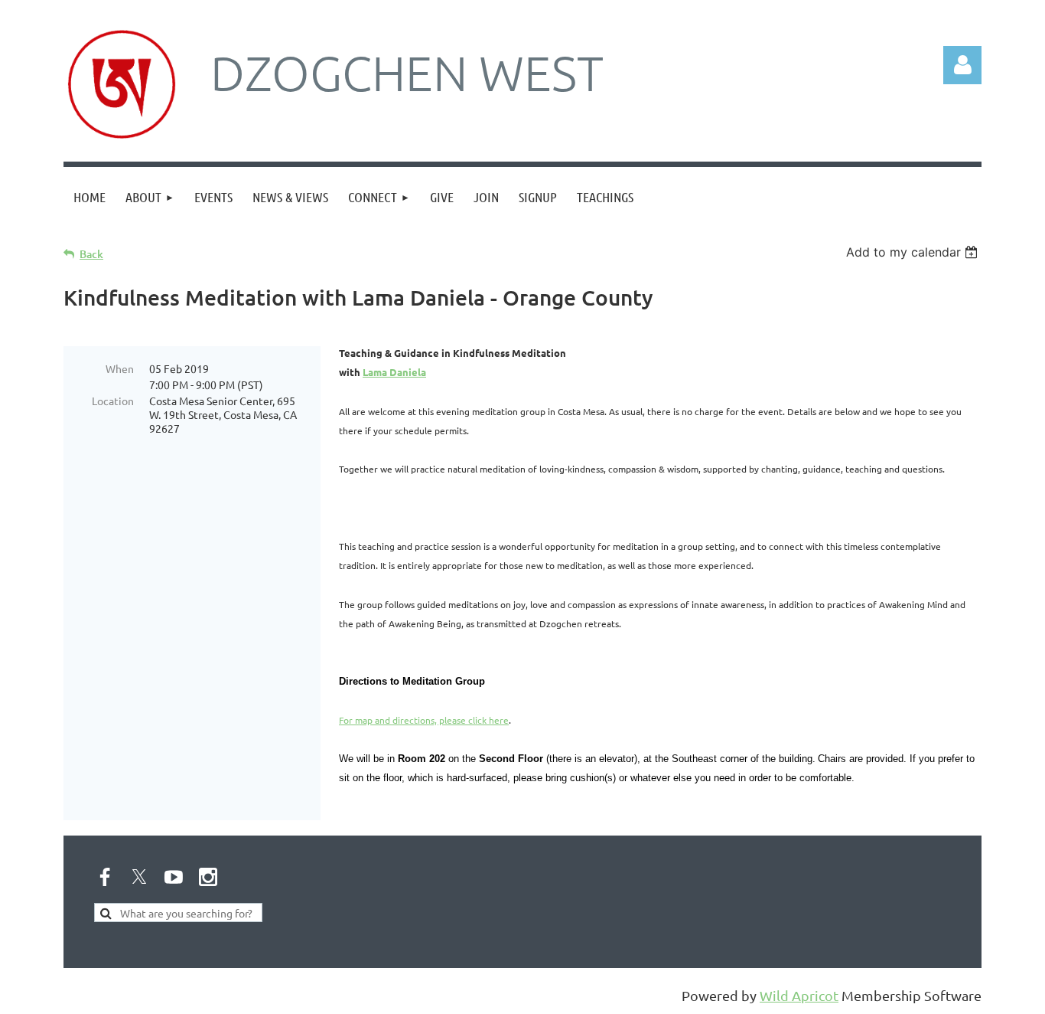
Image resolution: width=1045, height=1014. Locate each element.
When (120, 368)
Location (113, 400)
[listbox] (914, 252)
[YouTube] (173, 877)
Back (91, 254)
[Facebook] (105, 877)
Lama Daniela (394, 371)
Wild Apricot (799, 995)
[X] (139, 877)
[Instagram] (208, 877)
